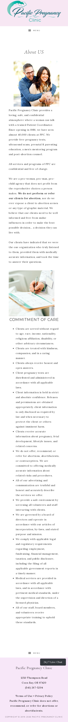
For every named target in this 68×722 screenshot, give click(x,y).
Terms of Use (24, 696)
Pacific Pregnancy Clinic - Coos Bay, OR (34, 11)
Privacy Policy (43, 696)
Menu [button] (36, 30)
